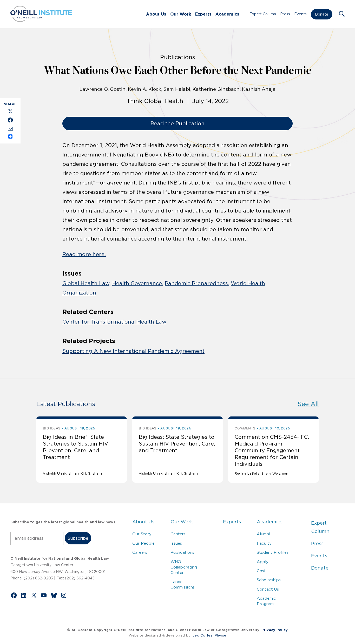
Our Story (142, 534)
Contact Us (268, 589)
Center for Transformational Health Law (114, 322)
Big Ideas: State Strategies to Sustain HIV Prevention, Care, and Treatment (177, 443)
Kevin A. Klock (144, 89)
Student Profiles (272, 552)
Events (300, 14)
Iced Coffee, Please (209, 635)
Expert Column (262, 14)
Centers (178, 534)
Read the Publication (177, 123)
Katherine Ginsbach (216, 89)
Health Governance (137, 283)
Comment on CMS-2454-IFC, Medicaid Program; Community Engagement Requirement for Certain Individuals (272, 450)
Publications (182, 552)
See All (308, 403)
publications (177, 57)
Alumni (263, 534)
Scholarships (269, 580)
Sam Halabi (176, 89)
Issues (176, 543)
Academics (227, 14)
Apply (262, 561)
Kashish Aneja (258, 89)
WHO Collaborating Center (183, 567)
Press (285, 14)
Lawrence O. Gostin (103, 89)
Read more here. (84, 254)
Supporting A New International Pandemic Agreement (133, 351)
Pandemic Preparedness (196, 283)
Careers (139, 552)
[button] (342, 14)
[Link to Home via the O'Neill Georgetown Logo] (41, 20)
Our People (143, 543)
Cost (261, 571)
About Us (156, 14)
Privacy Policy (274, 630)
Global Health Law (85, 283)
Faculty (264, 543)
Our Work (180, 14)
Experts (203, 14)
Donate (321, 14)
